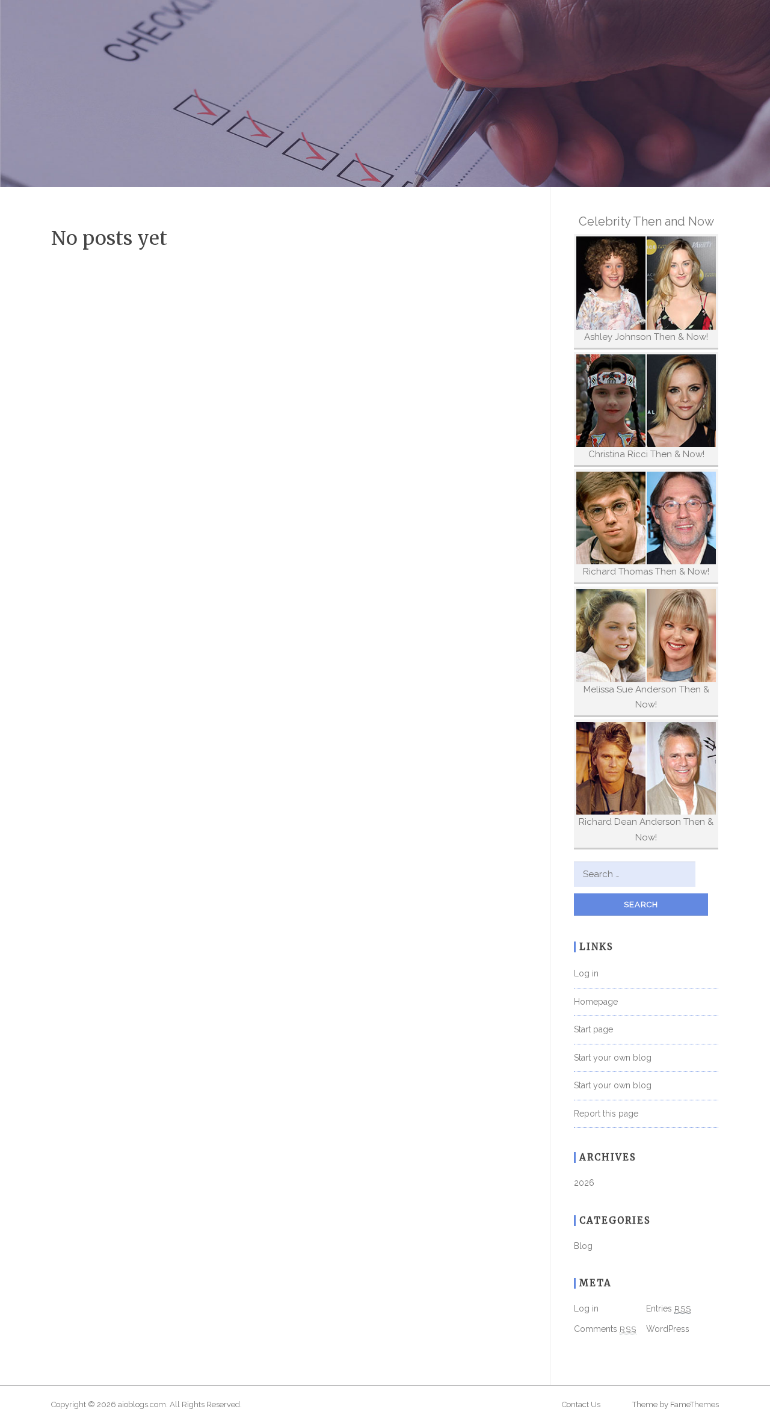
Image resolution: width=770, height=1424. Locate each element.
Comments (605, 1329)
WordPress (667, 1329)
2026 (584, 1183)
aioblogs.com (142, 1404)
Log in (586, 973)
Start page (593, 1029)
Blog (583, 1246)
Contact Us (581, 1404)
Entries (668, 1308)
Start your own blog (612, 1057)
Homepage (596, 1001)
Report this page (606, 1113)
